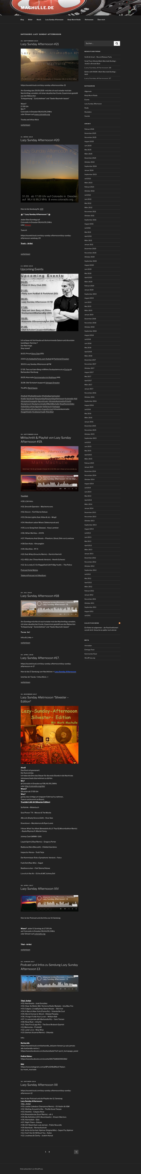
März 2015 (88, 459)
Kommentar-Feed (90, 654)
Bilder (30, 20)
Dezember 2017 (90, 360)
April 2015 (88, 455)
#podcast (30, 399)
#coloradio (69, 399)
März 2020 (88, 282)
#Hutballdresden (35, 396)
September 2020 (90, 261)
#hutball (24, 396)
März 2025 (88, 154)
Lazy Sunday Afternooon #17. (39, 658)
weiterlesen (25, 125)
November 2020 (90, 253)
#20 (41, 209)
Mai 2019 (87, 306)
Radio (86, 108)
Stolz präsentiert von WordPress (31, 1169)
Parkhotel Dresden (61, 359)
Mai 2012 (87, 578)
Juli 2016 (87, 409)
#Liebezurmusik (38, 412)
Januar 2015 (88, 467)
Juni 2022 (87, 199)
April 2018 (88, 352)
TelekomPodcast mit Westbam (33, 575)
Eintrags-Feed (89, 650)
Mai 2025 (87, 150)
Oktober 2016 (89, 397)
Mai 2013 (87, 541)
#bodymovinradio (39, 404)
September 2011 (90, 607)
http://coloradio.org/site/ (35, 786)
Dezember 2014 (90, 471)
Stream (28, 225)
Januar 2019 (88, 315)
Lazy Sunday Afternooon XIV (39, 888)
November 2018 (90, 323)
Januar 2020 (89, 290)
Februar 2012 (89, 591)
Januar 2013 (88, 554)
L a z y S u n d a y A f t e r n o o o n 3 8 (97, 68)
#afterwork (47, 406)
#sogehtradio (26, 412)
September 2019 (90, 294)
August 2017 (89, 372)
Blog (22, 20)
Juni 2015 (87, 446)
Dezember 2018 (90, 319)
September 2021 (90, 220)
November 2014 (90, 475)
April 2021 (88, 236)
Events (86, 100)
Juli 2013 (87, 533)
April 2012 (88, 582)
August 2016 (89, 405)
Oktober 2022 (89, 191)
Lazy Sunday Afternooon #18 (39, 596)
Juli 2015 (87, 442)
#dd (75, 399)
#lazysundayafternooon (54, 399)
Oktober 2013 (89, 521)
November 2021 (90, 211)
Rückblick (88, 112)
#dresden (25, 401)
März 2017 (88, 385)
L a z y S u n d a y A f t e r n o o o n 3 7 (97, 78)
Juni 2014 (87, 492)
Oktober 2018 (89, 327)
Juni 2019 (87, 302)
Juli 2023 (87, 178)
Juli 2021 (87, 228)
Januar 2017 (88, 389)
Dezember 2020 (90, 248)
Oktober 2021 (89, 216)
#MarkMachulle (52, 404)
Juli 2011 (87, 615)
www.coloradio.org (42, 114)
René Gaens (32, 388)
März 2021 (88, 240)
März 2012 (88, 586)
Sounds (87, 116)
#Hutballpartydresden (51, 396)
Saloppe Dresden (52, 383)
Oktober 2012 (89, 566)
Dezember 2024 (90, 158)
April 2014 (88, 500)
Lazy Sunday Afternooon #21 (39, 44)
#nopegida (33, 401)
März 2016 (88, 417)
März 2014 (88, 504)
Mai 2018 (87, 347)
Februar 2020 (89, 286)
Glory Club (35, 354)
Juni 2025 (87, 146)
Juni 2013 (87, 537)
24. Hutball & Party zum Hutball (39, 359)
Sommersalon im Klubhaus (45, 377)
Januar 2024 (88, 170)
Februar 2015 (89, 463)
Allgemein (88, 91)
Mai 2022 (87, 203)
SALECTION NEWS (91, 623)
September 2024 (90, 166)
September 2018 (90, 331)
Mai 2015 (87, 451)
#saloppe (56, 406)
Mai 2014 (87, 496)
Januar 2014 (88, 508)
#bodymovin (26, 404)
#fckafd (68, 401)
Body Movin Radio (74, 20)
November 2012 (90, 562)
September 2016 (90, 401)
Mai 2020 (87, 273)
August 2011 (88, 611)
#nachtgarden (36, 406)
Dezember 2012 (90, 558)
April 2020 (88, 277)
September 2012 (90, 570)
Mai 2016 (87, 413)
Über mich (101, 20)
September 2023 (90, 174)
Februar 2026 (89, 129)
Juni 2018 (87, 343)
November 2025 (90, 137)
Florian (67, 369)
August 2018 (89, 335)
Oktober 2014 (89, 479)
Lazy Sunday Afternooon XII (39, 1084)
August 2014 (89, 484)
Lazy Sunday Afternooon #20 (39, 140)
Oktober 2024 (89, 162)
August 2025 (89, 141)
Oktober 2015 (89, 434)
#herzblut (50, 412)
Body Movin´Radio (90, 95)
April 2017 (88, 380)
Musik (39, 20)
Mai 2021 (87, 232)
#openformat (47, 409)
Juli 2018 (87, 339)
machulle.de (37, 7)
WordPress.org (89, 658)
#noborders (37, 409)
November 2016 (90, 393)
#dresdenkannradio (57, 401)
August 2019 (89, 298)
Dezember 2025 (90, 133)
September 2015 (90, 438)
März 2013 (88, 549)
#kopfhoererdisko (66, 404)
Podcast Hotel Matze (29, 570)
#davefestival (26, 409)
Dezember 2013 (90, 512)
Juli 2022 (87, 195)
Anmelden (88, 645)
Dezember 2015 (90, 426)
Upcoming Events (31, 269)
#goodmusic (43, 401)
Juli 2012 (87, 574)
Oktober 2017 (89, 368)
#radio (23, 399)
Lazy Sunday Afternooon (54, 20)
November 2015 (90, 430)
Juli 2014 (87, 488)
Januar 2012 (88, 595)
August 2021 (89, 224)
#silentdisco (26, 406)
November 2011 (90, 599)
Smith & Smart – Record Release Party (98, 57)
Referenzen (89, 20)
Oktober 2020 (89, 257)
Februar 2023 (89, 187)
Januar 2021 (88, 244)
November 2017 (90, 364)
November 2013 (90, 516)
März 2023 (88, 183)
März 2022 (88, 207)
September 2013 (90, 525)
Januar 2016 (88, 422)
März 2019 (88, 310)
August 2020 (89, 265)
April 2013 (88, 545)
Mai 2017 (87, 376)
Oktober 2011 (89, 603)
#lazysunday (40, 399)
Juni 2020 (88, 269)
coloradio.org (39, 934)
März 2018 (88, 356)
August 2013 (89, 529)
